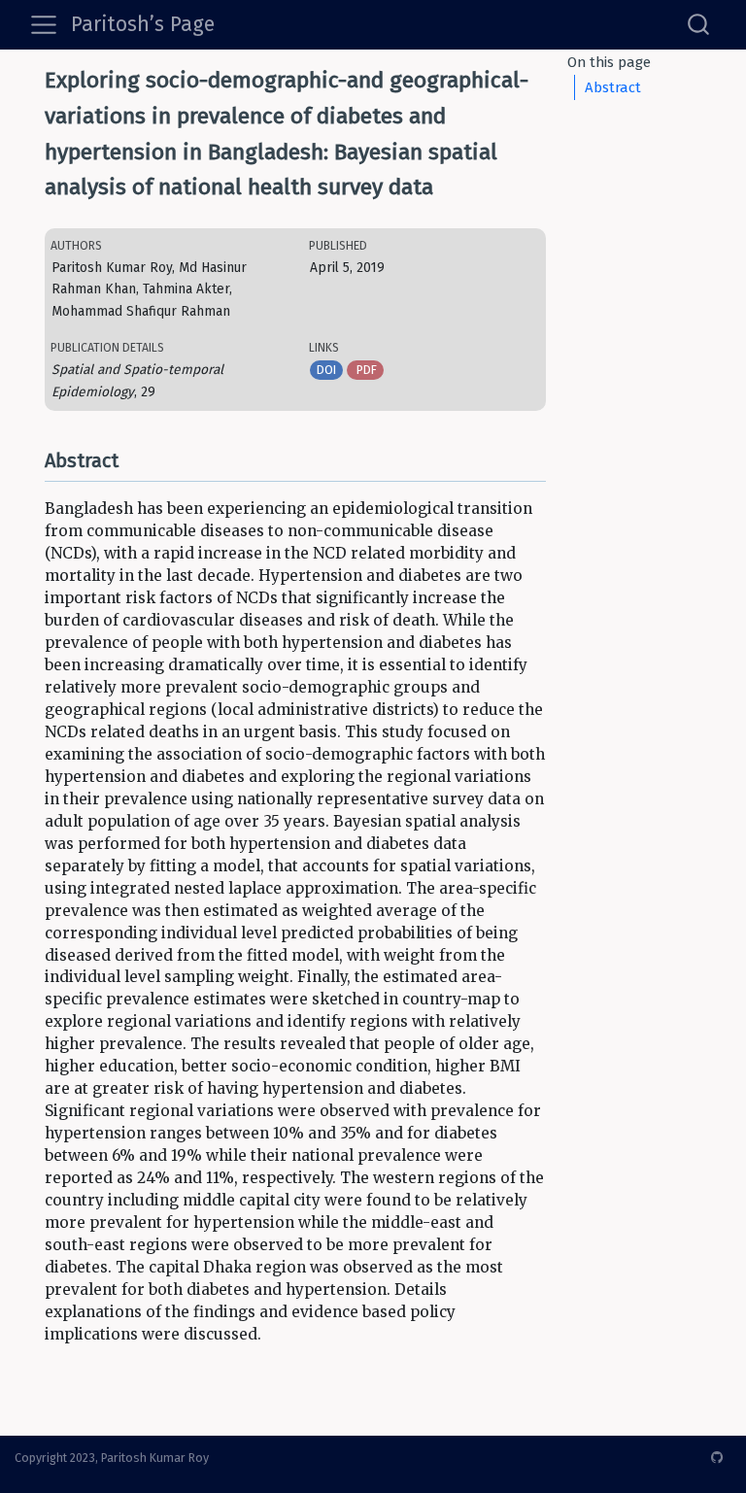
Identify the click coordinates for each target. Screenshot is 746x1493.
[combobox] (699, 24)
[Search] (698, 24)
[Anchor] (131, 458)
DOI (326, 369)
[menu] (43, 25)
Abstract (613, 87)
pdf (365, 369)
